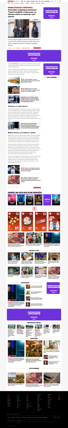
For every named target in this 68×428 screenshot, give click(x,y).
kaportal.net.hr (28, 421)
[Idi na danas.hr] (11, 1)
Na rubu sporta (18, 400)
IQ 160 (42, 1)
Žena (36, 1)
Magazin (28, 1)
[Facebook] (34, 48)
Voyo (27, 409)
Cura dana (49, 397)
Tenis (17, 403)
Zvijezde (28, 396)
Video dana (49, 407)
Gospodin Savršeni (29, 406)
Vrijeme (43, 3)
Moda (38, 403)
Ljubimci (38, 401)
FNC (17, 406)
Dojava (17, 187)
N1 (19, 63)
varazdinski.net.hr (33, 421)
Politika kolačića (24, 417)
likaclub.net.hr (18, 422)
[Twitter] (35, 48)
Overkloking (49, 401)
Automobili (38, 410)
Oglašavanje (13, 417)
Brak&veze (38, 396)
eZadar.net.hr (52, 421)
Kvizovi (48, 406)
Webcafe (33, 1)
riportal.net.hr (39, 421)
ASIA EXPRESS (47, 1)
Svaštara (49, 404)
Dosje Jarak (38, 3)
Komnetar (49, 400)
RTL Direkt (27, 3)
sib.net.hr (24, 421)
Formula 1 (18, 407)
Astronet (49, 396)
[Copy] (40, 48)
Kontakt (34, 417)
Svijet (12, 3)
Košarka (18, 401)
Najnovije (59, 397)
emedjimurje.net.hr (19, 421)
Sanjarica (59, 399)
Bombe (9, 187)
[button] (9, 195)
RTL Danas (22, 3)
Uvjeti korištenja (18, 417)
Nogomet (18, 396)
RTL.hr (8, 421)
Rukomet (18, 397)
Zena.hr (11, 421)
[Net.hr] (59, 417)
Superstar (28, 404)
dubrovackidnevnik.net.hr (45, 421)
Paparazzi (28, 400)
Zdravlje (38, 407)
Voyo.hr (14, 421)
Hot (25, 1)
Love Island (28, 403)
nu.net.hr (56, 421)
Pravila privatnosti (29, 417)
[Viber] (38, 48)
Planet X (49, 403)
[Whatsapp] (37, 48)
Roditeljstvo (38, 406)
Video (59, 396)
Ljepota (38, 400)
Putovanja (38, 404)
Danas (8, 394)
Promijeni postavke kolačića (40, 417)
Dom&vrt (38, 397)
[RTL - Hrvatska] (54, 417)
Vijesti (9, 3)
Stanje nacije (33, 3)
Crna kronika (17, 3)
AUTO (39, 1)
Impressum (9, 417)
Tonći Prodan (13, 187)
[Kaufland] (34, 208)
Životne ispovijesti (39, 409)
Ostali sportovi (18, 404)
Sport (22, 1)
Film (27, 397)
